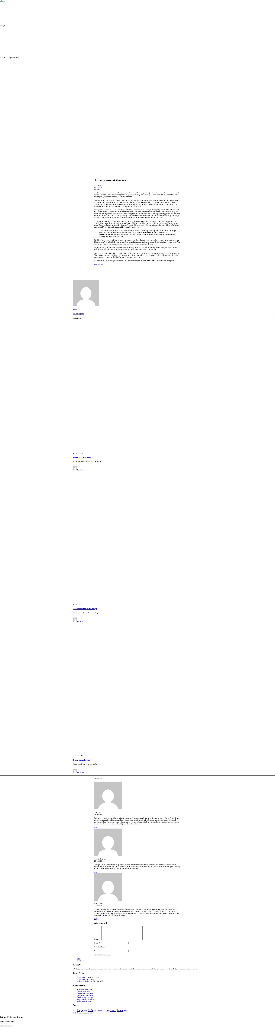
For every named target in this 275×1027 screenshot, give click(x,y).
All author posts (78, 314)
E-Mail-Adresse (100, 947)
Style (108, 1011)
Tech (99, 264)
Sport (103, 1010)
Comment (97, 939)
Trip (125, 1011)
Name (97, 943)
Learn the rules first (81, 760)
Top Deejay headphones (85, 995)
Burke (99, 189)
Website (97, 951)
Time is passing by (83, 991)
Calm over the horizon (84, 981)
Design (74, 1010)
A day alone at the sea (84, 1001)
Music (94, 1010)
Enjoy (95, 264)
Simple (99, 1011)
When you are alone (82, 457)
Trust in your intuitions (85, 993)
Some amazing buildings (85, 999)
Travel (102, 264)
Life (90, 1010)
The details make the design (85, 609)
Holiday (86, 1010)
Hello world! (81, 977)
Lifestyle (99, 187)
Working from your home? (86, 997)
